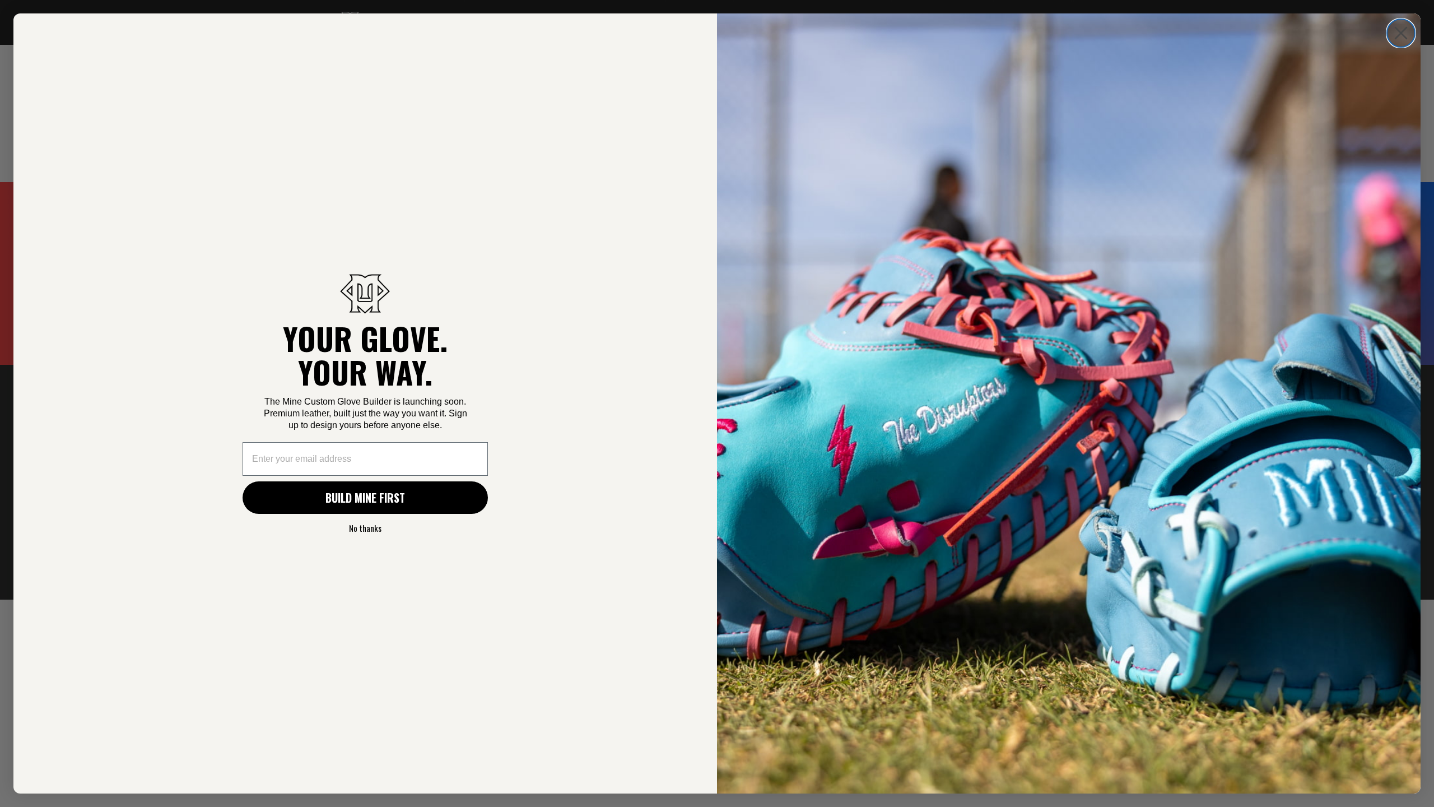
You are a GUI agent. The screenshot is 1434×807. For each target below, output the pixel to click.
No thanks (365, 528)
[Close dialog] (1401, 33)
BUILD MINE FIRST (365, 497)
